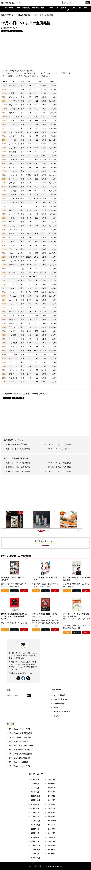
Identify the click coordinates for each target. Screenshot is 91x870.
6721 (4, 202)
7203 (4, 292)
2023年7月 (52, 854)
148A (4, 261)
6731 (4, 167)
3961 (4, 280)
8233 (4, 350)
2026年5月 (52, 784)
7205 (4, 323)
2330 (4, 159)
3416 (4, 374)
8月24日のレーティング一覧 (59, 449)
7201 (4, 234)
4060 (4, 304)
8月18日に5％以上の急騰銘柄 (18, 471)
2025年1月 (52, 816)
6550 (4, 206)
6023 (4, 249)
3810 (4, 101)
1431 (4, 378)
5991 (4, 276)
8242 (4, 257)
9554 (4, 300)
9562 (4, 97)
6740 (4, 347)
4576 (4, 214)
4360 (4, 222)
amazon (14, 591)
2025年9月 (52, 800)
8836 (4, 382)
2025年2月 (35, 816)
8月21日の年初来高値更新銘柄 (20, 754)
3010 (4, 358)
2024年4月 (35, 837)
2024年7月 (52, 829)
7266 (4, 335)
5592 (4, 284)
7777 (4, 128)
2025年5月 (52, 808)
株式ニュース (83, 8)
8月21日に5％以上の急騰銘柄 (59, 463)
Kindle (5, 591)
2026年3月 (52, 788)
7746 (4, 113)
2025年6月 (35, 808)
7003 (4, 327)
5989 (4, 366)
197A (4, 140)
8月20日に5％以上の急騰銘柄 (18, 467)
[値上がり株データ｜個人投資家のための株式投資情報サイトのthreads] (28, 678)
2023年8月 (35, 854)
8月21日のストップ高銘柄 (18, 762)
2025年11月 (52, 796)
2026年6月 (35, 784)
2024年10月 (35, 825)
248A (4, 343)
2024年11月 (52, 821)
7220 (4, 195)
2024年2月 (35, 841)
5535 (4, 156)
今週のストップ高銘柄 (68, 9)
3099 (4, 191)
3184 (4, 218)
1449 (4, 269)
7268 (4, 362)
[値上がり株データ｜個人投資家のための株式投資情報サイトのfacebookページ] (23, 678)
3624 (4, 183)
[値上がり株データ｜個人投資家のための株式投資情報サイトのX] (18, 678)
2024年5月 (52, 833)
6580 (4, 315)
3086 (4, 175)
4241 (4, 245)
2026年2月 (35, 792)
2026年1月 (52, 792)
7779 (4, 226)
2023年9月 (52, 850)
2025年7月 (52, 804)
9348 (4, 124)
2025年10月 (35, 800)
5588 (4, 198)
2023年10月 (35, 850)
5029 (4, 109)
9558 (4, 132)
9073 (4, 93)
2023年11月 (52, 845)
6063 (4, 120)
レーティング (53, 8)
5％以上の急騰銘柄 (23, 8)
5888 (4, 179)
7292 (4, 152)
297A (4, 89)
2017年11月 (35, 858)
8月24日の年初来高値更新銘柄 (18, 449)
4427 (4, 288)
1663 (4, 187)
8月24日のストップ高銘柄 (16, 444)
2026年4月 (35, 788)
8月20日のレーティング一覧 (19, 766)
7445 (4, 339)
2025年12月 (35, 796)
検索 (87, 3)
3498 (4, 319)
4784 (4, 117)
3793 (4, 296)
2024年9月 (52, 825)
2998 (4, 272)
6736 (4, 331)
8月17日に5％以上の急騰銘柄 (59, 471)
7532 (4, 253)
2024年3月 (52, 837)
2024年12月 (35, 821)
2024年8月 (35, 829)
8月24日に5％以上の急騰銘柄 (59, 444)
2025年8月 (35, 804)
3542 (4, 370)
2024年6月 (35, 833)
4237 (4, 230)
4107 (4, 163)
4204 (4, 210)
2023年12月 (35, 845)
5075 (4, 171)
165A (4, 354)
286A (4, 136)
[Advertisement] (45, 51)
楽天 (23, 591)
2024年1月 (52, 841)
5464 (4, 308)
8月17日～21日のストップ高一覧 (21, 745)
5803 (4, 265)
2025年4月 (35, 812)
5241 (4, 85)
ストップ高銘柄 (7, 8)
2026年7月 (52, 779)
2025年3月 (52, 812)
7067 (4, 105)
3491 (4, 237)
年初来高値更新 (38, 8)
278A (4, 148)
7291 (4, 311)
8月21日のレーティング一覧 (19, 750)
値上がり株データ (7, 15)
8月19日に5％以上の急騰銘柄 (59, 467)
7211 (3, 241)
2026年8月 (35, 779)
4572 (4, 144)
